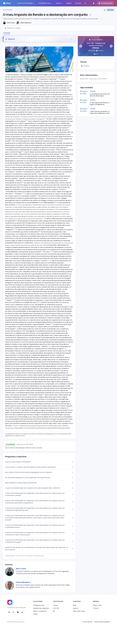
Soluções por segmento (41, 608)
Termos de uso (87, 622)
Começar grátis (107, 3)
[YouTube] (18, 612)
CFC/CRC (56, 608)
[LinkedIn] (9, 612)
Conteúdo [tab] (6, 33)
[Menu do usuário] (94, 3)
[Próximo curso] (111, 46)
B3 (54, 611)
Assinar (68, 3)
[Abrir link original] (90, 15)
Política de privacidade (102, 622)
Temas (35, 614)
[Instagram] (13, 612)
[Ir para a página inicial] (9, 602)
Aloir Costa (21, 568)
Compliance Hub (38, 605)
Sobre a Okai (97, 605)
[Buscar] (85, 3)
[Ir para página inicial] (7, 3)
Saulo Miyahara (23, 582)
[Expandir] (71, 39)
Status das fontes (79, 611)
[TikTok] (22, 612)
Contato (78, 3)
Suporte (75, 608)
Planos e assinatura (39, 611)
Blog (74, 605)
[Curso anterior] (80, 46)
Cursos (55, 605)
